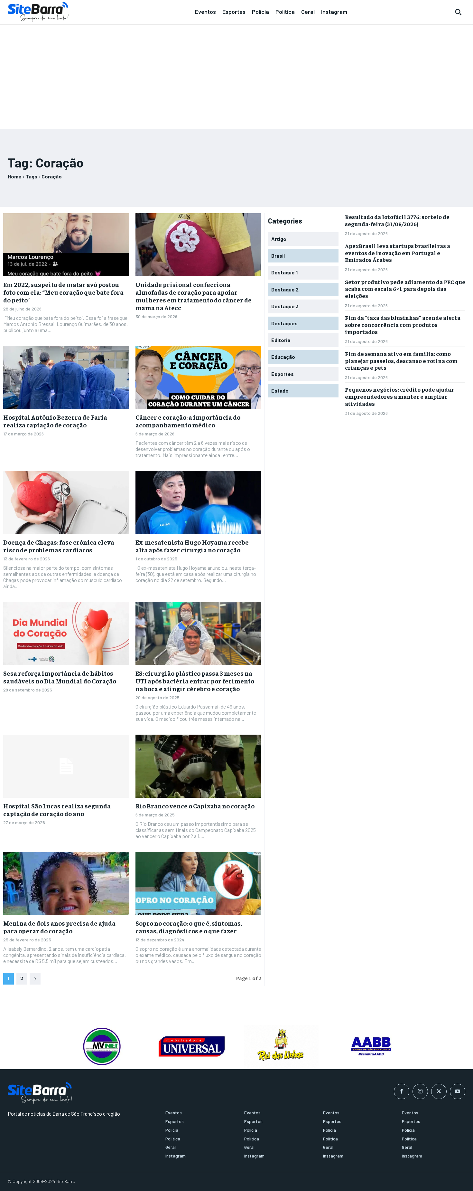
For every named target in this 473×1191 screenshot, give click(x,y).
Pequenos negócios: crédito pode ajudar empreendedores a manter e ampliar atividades (399, 396)
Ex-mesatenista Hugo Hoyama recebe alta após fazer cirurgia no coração (192, 546)
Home (15, 176)
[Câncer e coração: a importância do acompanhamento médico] (198, 377)
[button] (458, 12)
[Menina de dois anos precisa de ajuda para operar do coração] (66, 883)
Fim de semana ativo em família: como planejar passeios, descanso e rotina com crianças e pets (401, 360)
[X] (439, 1091)
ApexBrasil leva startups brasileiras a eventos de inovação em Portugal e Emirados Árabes (397, 252)
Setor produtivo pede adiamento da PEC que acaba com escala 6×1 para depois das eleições (405, 288)
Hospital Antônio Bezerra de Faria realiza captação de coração (55, 421)
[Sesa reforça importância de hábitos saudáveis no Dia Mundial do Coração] (66, 633)
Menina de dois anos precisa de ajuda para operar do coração (59, 927)
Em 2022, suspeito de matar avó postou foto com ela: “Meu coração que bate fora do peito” (63, 292)
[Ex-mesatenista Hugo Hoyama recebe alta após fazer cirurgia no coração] (198, 502)
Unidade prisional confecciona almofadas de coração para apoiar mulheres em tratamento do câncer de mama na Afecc (193, 295)
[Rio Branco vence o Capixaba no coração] (198, 766)
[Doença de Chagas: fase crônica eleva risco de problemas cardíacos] (66, 502)
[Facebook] (401, 1091)
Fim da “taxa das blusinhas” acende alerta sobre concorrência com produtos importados (402, 324)
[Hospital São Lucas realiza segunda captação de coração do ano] (66, 766)
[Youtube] (457, 1091)
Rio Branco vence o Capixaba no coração (195, 806)
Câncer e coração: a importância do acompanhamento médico (187, 421)
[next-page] (35, 979)
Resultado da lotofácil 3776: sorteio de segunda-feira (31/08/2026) (397, 220)
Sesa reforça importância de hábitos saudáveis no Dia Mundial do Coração (59, 677)
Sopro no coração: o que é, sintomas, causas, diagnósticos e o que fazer (188, 927)
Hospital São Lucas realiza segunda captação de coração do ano (57, 809)
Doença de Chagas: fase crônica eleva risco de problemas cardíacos (58, 546)
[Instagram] (420, 1091)
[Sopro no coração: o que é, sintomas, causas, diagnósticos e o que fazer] (198, 883)
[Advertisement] (236, 74)
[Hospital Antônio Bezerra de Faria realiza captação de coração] (66, 377)
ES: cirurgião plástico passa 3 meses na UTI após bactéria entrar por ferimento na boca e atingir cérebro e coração (194, 680)
